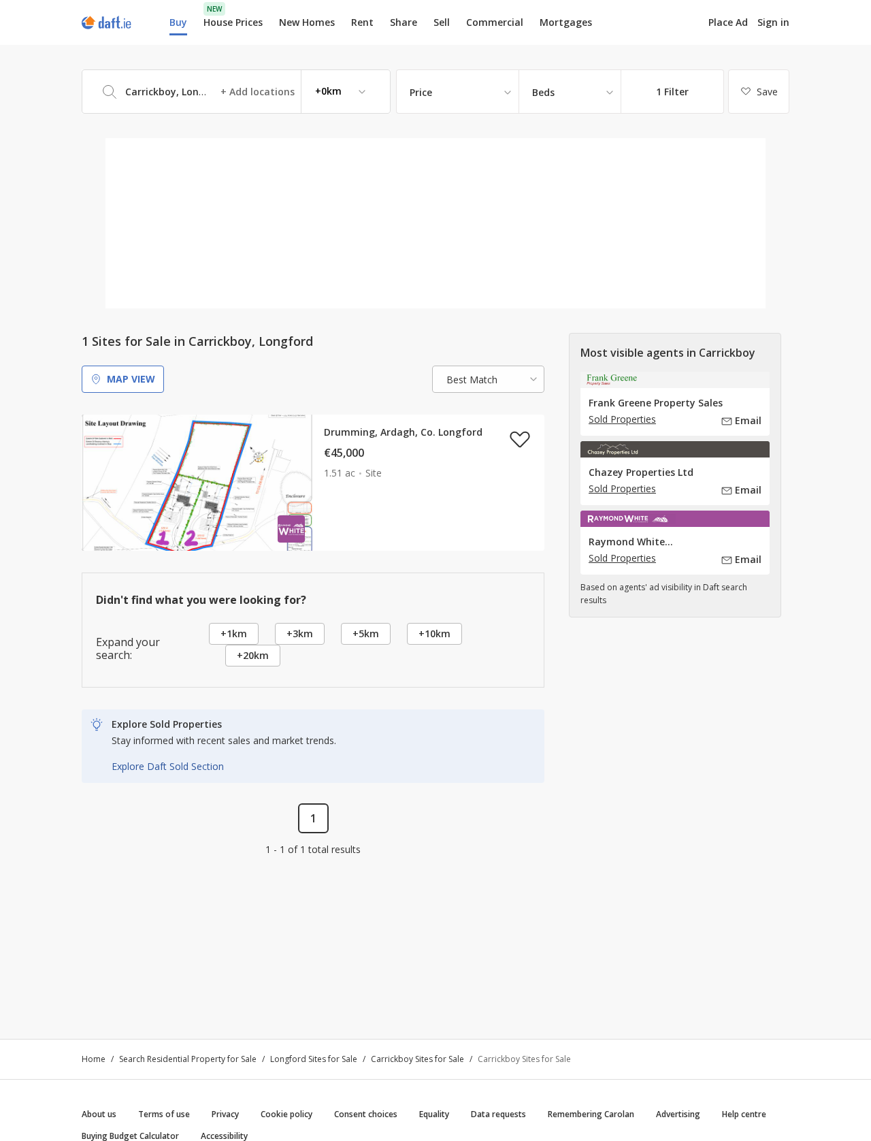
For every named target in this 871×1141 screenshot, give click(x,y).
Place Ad (728, 22)
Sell (441, 22)
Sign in (773, 22)
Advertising (678, 1114)
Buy (178, 22)
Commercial (494, 22)
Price (421, 92)
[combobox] (236, 91)
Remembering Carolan (591, 1114)
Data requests (498, 1114)
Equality (434, 1114)
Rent (362, 22)
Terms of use (164, 1114)
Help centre (744, 1114)
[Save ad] (519, 439)
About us (99, 1114)
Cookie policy (286, 1114)
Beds (543, 92)
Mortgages (566, 22)
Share (403, 22)
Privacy (225, 1114)
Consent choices (365, 1114)
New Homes (307, 22)
